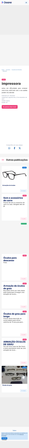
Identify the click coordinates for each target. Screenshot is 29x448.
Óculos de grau (7, 385)
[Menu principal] (26, 2)
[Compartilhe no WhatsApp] (9, 148)
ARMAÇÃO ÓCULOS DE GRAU (14, 343)
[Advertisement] (14, 20)
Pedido (3, 79)
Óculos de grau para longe (14, 315)
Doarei (3, 69)
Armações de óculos (8, 185)
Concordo (4, 438)
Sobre (14, 430)
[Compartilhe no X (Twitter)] (20, 148)
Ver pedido (23, 218)
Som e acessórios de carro (13, 199)
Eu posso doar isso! (9, 107)
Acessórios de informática (17, 69)
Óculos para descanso (10, 259)
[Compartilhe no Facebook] (14, 148)
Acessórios (8, 69)
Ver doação (23, 190)
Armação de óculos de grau (14, 287)
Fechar (5, 439)
